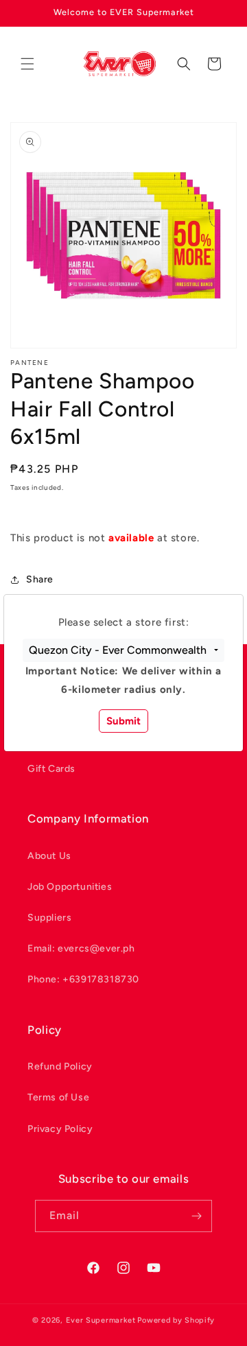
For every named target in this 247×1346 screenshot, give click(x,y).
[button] (123, 650)
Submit (123, 721)
